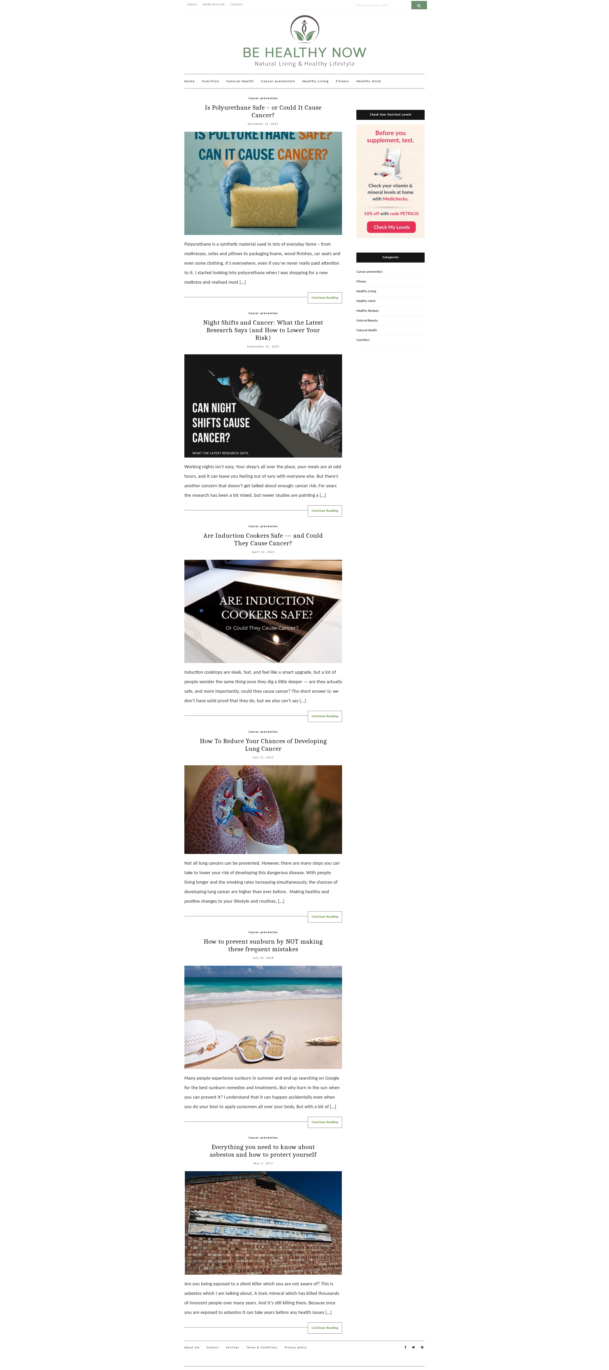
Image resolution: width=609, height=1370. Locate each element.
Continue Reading (325, 297)
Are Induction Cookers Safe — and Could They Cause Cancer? (263, 539)
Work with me (214, 4)
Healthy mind (368, 81)
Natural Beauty (367, 320)
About (192, 4)
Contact (237, 4)
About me (192, 1347)
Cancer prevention (278, 81)
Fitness (342, 81)
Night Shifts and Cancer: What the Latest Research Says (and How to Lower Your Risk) (263, 330)
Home (189, 81)
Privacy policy (296, 1347)
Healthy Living (315, 81)
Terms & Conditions (262, 1347)
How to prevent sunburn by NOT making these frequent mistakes (263, 945)
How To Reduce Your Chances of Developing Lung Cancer (263, 744)
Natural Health (240, 81)
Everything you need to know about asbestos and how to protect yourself (263, 1150)
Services (232, 1347)
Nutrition (210, 81)
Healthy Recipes (367, 311)
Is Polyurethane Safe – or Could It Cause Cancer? (263, 111)
